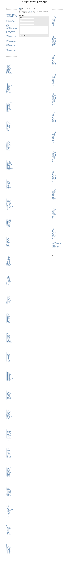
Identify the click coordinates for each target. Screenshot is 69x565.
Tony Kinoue (8, 527)
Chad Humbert (8, 132)
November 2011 (54, 178)
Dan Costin (8, 150)
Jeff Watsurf (8, 275)
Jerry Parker (8, 280)
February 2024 (54, 38)
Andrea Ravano (8, 81)
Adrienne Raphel (8, 63)
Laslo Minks (8, 338)
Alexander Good (8, 72)
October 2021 (53, 65)
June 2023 (53, 46)
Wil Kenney (8, 549)
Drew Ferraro (8, 179)
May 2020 (53, 81)
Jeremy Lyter (8, 278)
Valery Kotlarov (8, 534)
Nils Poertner (8, 413)
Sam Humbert (8, 475)
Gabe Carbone (8, 203)
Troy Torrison (8, 530)
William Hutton (8, 552)
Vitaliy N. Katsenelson (9, 545)
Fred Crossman (8, 202)
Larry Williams (8, 336)
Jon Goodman (8, 304)
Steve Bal (7, 497)
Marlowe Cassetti (8, 362)
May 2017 (53, 115)
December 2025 (54, 17)
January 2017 (53, 119)
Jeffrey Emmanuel (8, 276)
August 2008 (53, 215)
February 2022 (54, 61)
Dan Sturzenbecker (9, 152)
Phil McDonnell (8, 437)
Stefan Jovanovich (9, 490)
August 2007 (53, 226)
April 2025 (53, 25)
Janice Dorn (8, 259)
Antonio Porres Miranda (9, 95)
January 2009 (53, 210)
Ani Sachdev (8, 90)
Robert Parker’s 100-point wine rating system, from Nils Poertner (11, 28)
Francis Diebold (8, 199)
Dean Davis (8, 165)
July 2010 (53, 193)
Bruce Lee (7, 124)
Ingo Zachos (8, 239)
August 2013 (53, 158)
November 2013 (54, 155)
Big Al (7, 110)
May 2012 (53, 172)
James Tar (7, 255)
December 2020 (54, 74)
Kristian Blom (8, 332)
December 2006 (54, 234)
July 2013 (53, 159)
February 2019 (54, 95)
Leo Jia (7, 344)
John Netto (7, 299)
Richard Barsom (8, 446)
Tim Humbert (8, 513)
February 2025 (54, 27)
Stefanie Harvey (8, 493)
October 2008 (53, 213)
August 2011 (53, 181)
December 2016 (54, 120)
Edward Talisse (8, 187)
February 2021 (54, 72)
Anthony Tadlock (8, 92)
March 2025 (53, 26)
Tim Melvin (7, 514)
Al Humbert (8, 65)
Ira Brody (7, 240)
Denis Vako (8, 170)
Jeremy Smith (8, 279)
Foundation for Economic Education (56, 248)
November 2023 (54, 41)
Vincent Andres (8, 542)
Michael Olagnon (8, 379)
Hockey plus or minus (30, 11)
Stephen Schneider (9, 496)
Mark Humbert (8, 357)
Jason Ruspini (8, 263)
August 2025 (53, 21)
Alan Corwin (8, 66)
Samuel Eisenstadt (9, 479)
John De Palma (8, 293)
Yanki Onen (8, 555)
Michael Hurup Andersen (9, 378)
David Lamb (8, 161)
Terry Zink (7, 508)
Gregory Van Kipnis (9, 229)
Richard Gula (8, 447)
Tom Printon (8, 524)
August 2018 (53, 101)
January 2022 (53, 62)
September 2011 (54, 180)
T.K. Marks (7, 507)
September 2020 (54, 77)
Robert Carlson (8, 454)
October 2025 (53, 19)
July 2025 (53, 22)
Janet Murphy (8, 258)
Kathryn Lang (8, 316)
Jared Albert (8, 260)
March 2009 (53, 208)
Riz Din (7, 451)
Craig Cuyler (8, 144)
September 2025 (54, 20)
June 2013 (53, 160)
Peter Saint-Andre (8, 433)
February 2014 (54, 152)
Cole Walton (8, 141)
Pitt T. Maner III (8, 439)
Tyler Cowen (8, 531)
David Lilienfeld (8, 162)
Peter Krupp (8, 429)
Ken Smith (7, 319)
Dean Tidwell (8, 167)
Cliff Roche (7, 139)
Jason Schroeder (8, 264)
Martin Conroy (8, 363)
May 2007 (53, 229)
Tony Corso (8, 526)
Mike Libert (7, 392)
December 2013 (54, 154)
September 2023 (54, 43)
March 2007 (53, 231)
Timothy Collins (8, 516)
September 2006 (54, 237)
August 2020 (53, 78)
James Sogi (8, 254)
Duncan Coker (8, 180)
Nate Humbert (8, 401)
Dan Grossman (8, 151)
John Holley (8, 296)
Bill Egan (7, 114)
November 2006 (54, 235)
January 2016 (53, 130)
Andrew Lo (7, 84)
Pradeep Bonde (8, 440)
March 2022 (53, 60)
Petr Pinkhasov (8, 435)
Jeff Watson (8, 274)
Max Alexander (8, 370)
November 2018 (54, 98)
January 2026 (53, 16)
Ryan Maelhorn (8, 474)
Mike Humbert (8, 391)
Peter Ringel (8, 432)
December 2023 (54, 40)
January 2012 (53, 176)
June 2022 (53, 57)
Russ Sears (8, 471)
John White (8, 303)
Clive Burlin (8, 140)
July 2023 (53, 45)
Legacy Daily (8, 343)
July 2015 (53, 136)
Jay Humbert (8, 267)
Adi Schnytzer (8, 62)
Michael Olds (8, 380)
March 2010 (53, 197)
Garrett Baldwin (8, 207)
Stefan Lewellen (8, 491)
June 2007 (53, 228)
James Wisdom (8, 256)
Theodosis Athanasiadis (9, 509)
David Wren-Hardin (9, 164)
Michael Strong (8, 383)
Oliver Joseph (8, 414)
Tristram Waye (8, 529)
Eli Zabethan (8, 189)
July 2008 (53, 216)
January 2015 (53, 142)
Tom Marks (7, 523)
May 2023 (53, 47)
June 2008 (53, 217)
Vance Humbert (8, 535)
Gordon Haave (8, 224)
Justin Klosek (8, 312)
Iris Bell (7, 241)
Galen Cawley (8, 205)
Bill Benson (8, 112)
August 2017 (53, 112)
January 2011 (53, 187)
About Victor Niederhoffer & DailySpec (30, 6)
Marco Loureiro (8, 350)
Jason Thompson (8, 266)
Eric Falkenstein (8, 191)
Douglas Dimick (8, 178)
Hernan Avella (8, 237)
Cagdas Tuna (8, 128)
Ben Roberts (8, 108)
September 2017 (54, 111)
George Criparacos (9, 216)
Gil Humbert (8, 222)
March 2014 (53, 151)
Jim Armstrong (8, 282)
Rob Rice (7, 452)
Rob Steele (8, 453)
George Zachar (8, 219)
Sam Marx (7, 478)
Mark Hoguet (8, 356)
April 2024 (53, 36)
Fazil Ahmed (8, 197)
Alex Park (7, 71)
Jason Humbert (8, 262)
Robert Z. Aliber (8, 459)
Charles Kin (8, 133)
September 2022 (54, 54)
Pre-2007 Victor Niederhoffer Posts (56, 243)
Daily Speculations (34, 2)
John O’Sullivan (8, 300)
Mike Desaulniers (8, 390)
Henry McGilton (8, 236)
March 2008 (53, 220)
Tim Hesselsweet (8, 512)
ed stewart (7, 186)
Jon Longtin (8, 305)
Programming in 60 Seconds (55, 246)
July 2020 (53, 79)
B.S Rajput (7, 103)
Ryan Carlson (8, 473)
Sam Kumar (8, 477)
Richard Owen (8, 448)
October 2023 (53, 42)
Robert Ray (8, 458)
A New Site (14, 6)
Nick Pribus (8, 408)
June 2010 (53, 194)
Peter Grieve (8, 428)
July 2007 (53, 227)
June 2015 (53, 137)
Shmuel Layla (8, 485)
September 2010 (54, 191)
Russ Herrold (8, 469)
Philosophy (46, 6)
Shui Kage (7, 486)
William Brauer (8, 550)
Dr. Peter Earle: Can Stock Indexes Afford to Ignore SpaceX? (11, 52)
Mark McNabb (8, 360)
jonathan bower (8, 306)
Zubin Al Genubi (8, 561)
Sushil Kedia (8, 504)
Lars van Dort (8, 337)
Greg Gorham (8, 226)
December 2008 (54, 211)
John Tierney (8, 301)
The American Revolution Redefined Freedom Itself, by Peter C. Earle (11, 33)
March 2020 (53, 83)
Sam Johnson (8, 476)
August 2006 (53, 238)
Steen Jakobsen (8, 488)
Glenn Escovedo (8, 223)
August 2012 (53, 169)
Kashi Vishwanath (8, 314)
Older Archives (54, 239)
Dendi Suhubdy (8, 169)
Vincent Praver (8, 543)
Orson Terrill (8, 415)
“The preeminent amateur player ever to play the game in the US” (11, 20)
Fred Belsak (8, 201)
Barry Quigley (8, 105)
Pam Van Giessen (8, 419)
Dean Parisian (8, 166)
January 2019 (53, 96)
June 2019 (53, 91)
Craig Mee (7, 146)
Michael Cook (8, 376)
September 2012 (54, 168)
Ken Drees (7, 317)
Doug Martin (8, 177)
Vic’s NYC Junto (54, 244)
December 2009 (54, 200)
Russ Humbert (8, 470)
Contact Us (54, 6)
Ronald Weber (8, 465)
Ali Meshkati (8, 74)
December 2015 (54, 131)
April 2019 (53, 93)
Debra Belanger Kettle (9, 168)
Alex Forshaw (8, 70)
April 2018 (53, 105)
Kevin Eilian (8, 324)
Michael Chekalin (8, 374)
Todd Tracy (7, 517)
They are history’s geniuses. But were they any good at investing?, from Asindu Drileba (11, 32)
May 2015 (53, 138)
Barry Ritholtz (8, 106)
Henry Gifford (8, 235)
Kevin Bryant (8, 322)
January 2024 (53, 39)
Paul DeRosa (8, 421)
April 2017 (53, 116)
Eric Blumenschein (9, 190)
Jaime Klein (8, 248)
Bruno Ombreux (8, 125)
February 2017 (54, 118)
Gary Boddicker (8, 208)
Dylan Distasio (8, 182)
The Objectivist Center (55, 247)
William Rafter (8, 553)
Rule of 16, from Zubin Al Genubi (10, 53)
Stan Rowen (8, 487)
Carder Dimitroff (8, 129)
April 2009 (53, 207)
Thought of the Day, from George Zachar (31, 8)
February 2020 (54, 84)
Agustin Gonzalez (8, 64)
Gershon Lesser (8, 220)
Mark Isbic (7, 358)
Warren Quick (8, 548)
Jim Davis (7, 284)
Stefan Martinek (8, 492)
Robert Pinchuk (8, 457)
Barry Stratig (8, 107)
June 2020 (53, 80)
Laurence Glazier (8, 340)
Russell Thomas (8, 472)
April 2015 (53, 139)
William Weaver (8, 554)
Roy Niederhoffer (8, 467)
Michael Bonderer (8, 372)
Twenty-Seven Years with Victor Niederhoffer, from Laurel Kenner (10, 14)
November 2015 (54, 132)
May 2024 (53, 35)
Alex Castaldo (8, 69)
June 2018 (53, 103)
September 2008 (54, 214)
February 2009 (54, 209)
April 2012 (53, 173)
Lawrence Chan (8, 341)
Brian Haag (8, 122)
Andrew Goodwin (8, 83)
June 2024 (53, 34)
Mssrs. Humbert (8, 398)
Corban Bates (8, 142)
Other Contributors (9, 416)
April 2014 (53, 150)
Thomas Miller (8, 511)
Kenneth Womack (8, 321)
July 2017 (53, 113)
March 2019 (53, 94)
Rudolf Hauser (8, 468)
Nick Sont (7, 409)
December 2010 (54, 188)
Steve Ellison (8, 498)
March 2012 (53, 174)
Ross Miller (8, 466)
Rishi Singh (8, 450)
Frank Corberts (8, 200)
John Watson (8, 302)
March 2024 (53, 37)
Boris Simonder (8, 120)
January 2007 (53, 233)
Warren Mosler (8, 547)
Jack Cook (7, 245)
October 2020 (53, 76)
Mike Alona (7, 389)
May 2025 (53, 24)
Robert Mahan (8, 455)
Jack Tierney (8, 247)
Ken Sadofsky (8, 318)
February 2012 (54, 175)
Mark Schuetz (8, 361)
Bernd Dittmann (8, 109)
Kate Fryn (7, 315)
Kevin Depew (8, 323)
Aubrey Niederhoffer (9, 102)
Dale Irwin (7, 149)
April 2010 (53, 196)
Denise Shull (8, 171)
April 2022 (53, 59)
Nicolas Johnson (8, 411)
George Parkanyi (8, 218)
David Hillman (8, 160)
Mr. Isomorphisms (8, 397)
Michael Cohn (8, 375)
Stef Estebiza (8, 489)
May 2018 (53, 104)
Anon (7, 91)
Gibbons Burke (8, 221)
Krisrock (7, 331)
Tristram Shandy (8, 528)
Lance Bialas (8, 334)
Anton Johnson (8, 94)
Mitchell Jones (8, 395)
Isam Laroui (8, 242)
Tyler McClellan (8, 532)
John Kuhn (7, 297)
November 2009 (54, 201)
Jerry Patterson (8, 281)
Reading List (53, 245)
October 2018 (53, 99)
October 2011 (53, 179)
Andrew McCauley (9, 85)
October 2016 (53, 122)
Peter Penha (8, 430)
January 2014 (53, 153)
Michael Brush (8, 373)
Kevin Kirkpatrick (8, 325)
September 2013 (54, 157)
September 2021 (54, 66)
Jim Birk (7, 283)
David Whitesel (8, 163)
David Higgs (8, 159)
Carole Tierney (8, 131)
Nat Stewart (8, 400)
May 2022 (53, 58)
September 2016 (54, 123)
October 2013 (53, 156)
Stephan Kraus (8, 495)
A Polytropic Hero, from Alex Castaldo (11, 15)
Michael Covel (8, 377)
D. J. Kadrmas (8, 148)
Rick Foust (7, 449)
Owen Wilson (8, 417)
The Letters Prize (54, 242)
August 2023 (53, 44)
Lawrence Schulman (9, 342)
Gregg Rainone (8, 228)
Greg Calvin (8, 225)
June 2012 (53, 171)
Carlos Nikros (8, 130)
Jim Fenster (8, 285)
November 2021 (54, 64)
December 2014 (54, 143)
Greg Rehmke (8, 227)
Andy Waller (8, 89)
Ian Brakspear (8, 238)
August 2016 (53, 124)
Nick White (7, 410)
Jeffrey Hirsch (8, 277)
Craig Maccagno (8, 145)
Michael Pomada (8, 382)
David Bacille (8, 158)
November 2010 (54, 189)
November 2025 (54, 18)
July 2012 (53, 170)
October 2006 (53, 236)
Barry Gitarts (8, 104)
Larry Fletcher (8, 335)
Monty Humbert (8, 396)
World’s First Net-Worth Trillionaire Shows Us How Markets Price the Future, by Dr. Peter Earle (11, 42)
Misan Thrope (8, 394)
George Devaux (8, 217)
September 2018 (54, 100)
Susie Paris (8, 506)
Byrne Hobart (8, 127)
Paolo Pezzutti (8, 420)
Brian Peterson (8, 123)
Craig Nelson (8, 147)
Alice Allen (7, 75)
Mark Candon (8, 353)
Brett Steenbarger (8, 121)
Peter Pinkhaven (8, 431)
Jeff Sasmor (8, 273)
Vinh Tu (7, 544)
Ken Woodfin (8, 320)
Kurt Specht (8, 333)
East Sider (7, 184)
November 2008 (54, 212)
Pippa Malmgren (8, 438)
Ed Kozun (7, 185)
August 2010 (53, 192)
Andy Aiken (8, 88)
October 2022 (53, 53)
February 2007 (54, 232)
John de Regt (8, 294)
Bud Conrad (8, 126)
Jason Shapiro (8, 265)
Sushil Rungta (8, 505)
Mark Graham (8, 355)
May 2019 (53, 92)
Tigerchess (53, 249)
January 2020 (53, 85)
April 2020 (53, 82)
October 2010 (53, 190)
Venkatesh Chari (8, 536)
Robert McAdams (8, 456)
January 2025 (53, 28)
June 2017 (53, 114)
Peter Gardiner (8, 427)
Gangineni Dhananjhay (9, 206)
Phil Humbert (8, 436)
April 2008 (53, 219)
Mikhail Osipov (8, 393)
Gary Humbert (8, 209)
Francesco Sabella (9, 198)
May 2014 (53, 149)
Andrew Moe (8, 86)
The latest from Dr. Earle (9, 27)
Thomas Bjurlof (8, 510)
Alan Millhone (8, 67)
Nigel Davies (8, 412)
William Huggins (8, 551)
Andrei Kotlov (8, 82)
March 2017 (53, 117)
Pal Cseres (7, 418)
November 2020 (54, 75)
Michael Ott (8, 381)
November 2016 (54, 121)
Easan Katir (8, 183)
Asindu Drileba (8, 101)
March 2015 (53, 140)
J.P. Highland (8, 243)
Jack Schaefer (8, 246)
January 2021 (53, 73)
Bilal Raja (7, 111)
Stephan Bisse (8, 494)
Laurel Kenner (8, 339)
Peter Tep (7, 434)
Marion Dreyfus (8, 352)
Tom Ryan (7, 525)
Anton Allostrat (8, 93)
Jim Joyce (7, 286)
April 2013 (53, 162)
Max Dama (7, 371)
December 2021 (54, 63)
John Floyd (7, 295)
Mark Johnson (8, 359)
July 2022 (53, 56)
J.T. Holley (7, 244)
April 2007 (53, 230)
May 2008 (53, 218)
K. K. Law (7, 313)
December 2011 (54, 177)
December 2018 (54, 97)
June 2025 (53, 23)
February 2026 (54, 15)
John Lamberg (8, 298)
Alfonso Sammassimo (9, 73)
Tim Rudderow (8, 515)
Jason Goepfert (8, 261)
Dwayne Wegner (8, 181)
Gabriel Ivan (8, 204)
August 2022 (53, 55)
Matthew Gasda (8, 369)
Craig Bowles (8, 143)
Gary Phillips (8, 210)
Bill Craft (7, 113)
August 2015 (53, 135)
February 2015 (54, 141)
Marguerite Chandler (9, 351)
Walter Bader (8, 546)
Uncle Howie (8, 533)
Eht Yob (7, 188)
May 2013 (53, 161)
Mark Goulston (8, 354)
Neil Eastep (8, 402)
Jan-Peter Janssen (9, 257)
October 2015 (53, 133)
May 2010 (53, 195)
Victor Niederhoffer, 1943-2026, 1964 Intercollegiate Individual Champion (11, 17)
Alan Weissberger (8, 68)
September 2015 (54, 134)
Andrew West (8, 87)
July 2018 (53, 102)
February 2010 (54, 198)
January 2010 (53, 199)
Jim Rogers (8, 287)
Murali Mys (7, 399)
